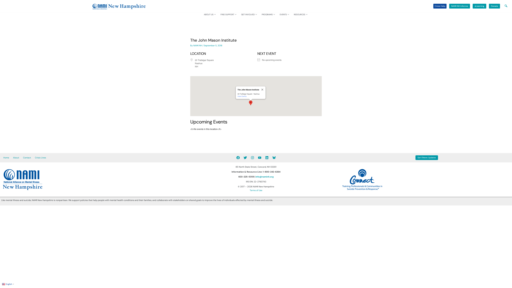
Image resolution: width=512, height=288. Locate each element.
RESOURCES (299, 14)
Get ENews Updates (426, 157)
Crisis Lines (40, 157)
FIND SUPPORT (227, 14)
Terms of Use (256, 190)
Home (6, 157)
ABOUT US (208, 14)
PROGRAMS (267, 14)
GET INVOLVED (248, 14)
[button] (506, 6)
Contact (27, 157)
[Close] (262, 89)
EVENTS (283, 14)
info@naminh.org (265, 176)
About (16, 157)
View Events (242, 96)
